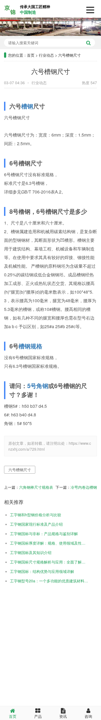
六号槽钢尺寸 (19, 469)
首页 (30, 55)
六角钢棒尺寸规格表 (36, 487)
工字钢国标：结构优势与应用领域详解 (42, 571)
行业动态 (46, 55)
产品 (38, 716)
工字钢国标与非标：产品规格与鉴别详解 (44, 533)
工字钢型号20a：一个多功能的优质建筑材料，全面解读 (49, 580)
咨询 (88, 716)
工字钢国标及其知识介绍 (30, 552)
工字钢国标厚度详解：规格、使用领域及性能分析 (49, 543)
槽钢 (27, 106)
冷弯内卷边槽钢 (84, 487)
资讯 (63, 716)
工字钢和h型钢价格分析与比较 (35, 514)
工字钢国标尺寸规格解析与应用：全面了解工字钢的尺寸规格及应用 (49, 562)
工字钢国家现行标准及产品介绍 (36, 524)
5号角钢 (37, 385)
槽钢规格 (30, 346)
